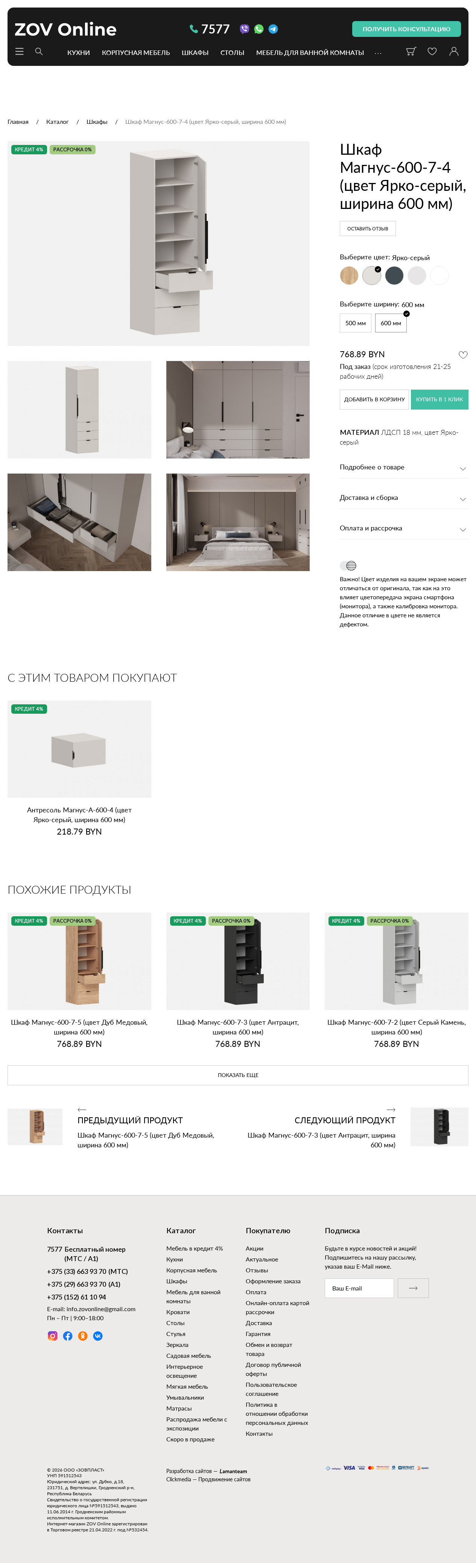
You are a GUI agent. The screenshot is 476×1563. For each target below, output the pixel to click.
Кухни (78, 52)
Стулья (176, 1333)
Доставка (259, 1322)
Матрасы (179, 1408)
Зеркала (177, 1344)
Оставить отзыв (367, 229)
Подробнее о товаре (372, 467)
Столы (232, 52)
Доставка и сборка (369, 498)
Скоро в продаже (190, 1439)
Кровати (178, 1311)
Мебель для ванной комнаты (310, 52)
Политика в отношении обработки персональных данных (277, 1413)
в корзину (374, 399)
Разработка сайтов (189, 1471)
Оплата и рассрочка (371, 528)
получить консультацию (406, 28)
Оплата (256, 1291)
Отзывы (257, 1270)
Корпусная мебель (136, 52)
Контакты (259, 1433)
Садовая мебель (188, 1355)
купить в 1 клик (439, 399)
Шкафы (195, 52)
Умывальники (185, 1397)
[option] (159, 243)
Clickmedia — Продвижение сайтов (208, 1479)
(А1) (83, 1284)
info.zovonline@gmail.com (101, 1308)
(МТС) (87, 1272)
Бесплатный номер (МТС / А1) (86, 1254)
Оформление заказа (273, 1280)
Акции (254, 1248)
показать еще (238, 1075)
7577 (215, 28)
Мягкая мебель (187, 1386)
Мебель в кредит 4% (194, 1248)
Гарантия (258, 1333)
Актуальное (262, 1259)
